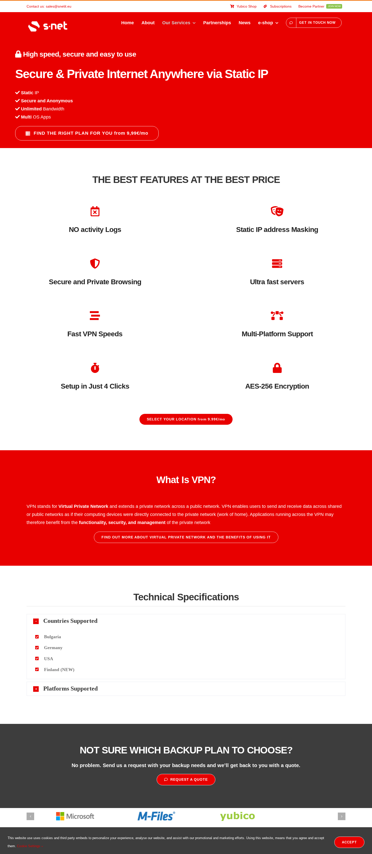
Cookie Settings (29, 846)
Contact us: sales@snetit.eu (49, 6)
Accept (349, 842)
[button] (186, 621)
